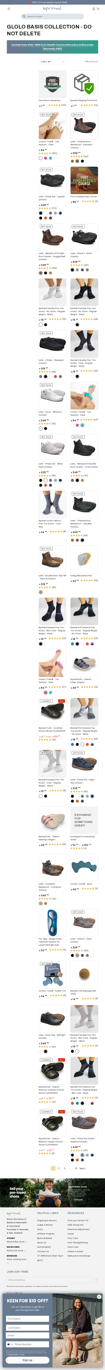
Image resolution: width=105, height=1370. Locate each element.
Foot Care (73, 1238)
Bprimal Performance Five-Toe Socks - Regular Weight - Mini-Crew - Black (83, 1090)
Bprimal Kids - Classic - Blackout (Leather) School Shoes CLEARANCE (51, 1090)
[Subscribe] (96, 1280)
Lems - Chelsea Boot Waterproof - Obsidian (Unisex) (81, 524)
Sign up (27, 1360)
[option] (48, 2)
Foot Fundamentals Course (83, 197)
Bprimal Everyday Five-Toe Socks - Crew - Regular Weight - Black (83, 363)
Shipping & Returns (47, 1220)
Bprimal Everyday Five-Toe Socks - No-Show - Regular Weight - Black (83, 311)
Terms (22, 1354)
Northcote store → (16, 1250)
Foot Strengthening (78, 1242)
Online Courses (75, 1251)
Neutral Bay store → (17, 1241)
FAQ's (40, 1229)
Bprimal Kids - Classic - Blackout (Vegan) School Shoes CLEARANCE (51, 1142)
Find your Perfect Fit (78, 1220)
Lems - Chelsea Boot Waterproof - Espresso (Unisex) (81, 145)
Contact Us (43, 1251)
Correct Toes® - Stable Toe (52, 991)
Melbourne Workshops (79, 1255)
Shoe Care (73, 1247)
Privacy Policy (13, 1354)
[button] (31, 16)
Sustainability (44, 1247)
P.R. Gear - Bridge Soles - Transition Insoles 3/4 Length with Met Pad (51, 942)
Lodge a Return (45, 1225)
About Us (41, 1242)
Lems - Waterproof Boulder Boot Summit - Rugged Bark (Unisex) (52, 256)
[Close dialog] (99, 1296)
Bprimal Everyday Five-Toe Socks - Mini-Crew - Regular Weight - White (83, 1038)
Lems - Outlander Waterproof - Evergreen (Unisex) (50, 887)
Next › (83, 1168)
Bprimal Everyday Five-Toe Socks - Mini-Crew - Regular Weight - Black (52, 630)
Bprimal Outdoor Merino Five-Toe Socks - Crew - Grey (50, 524)
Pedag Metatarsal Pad (81, 576)
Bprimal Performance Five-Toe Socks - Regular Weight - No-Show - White (83, 731)
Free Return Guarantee (50, 100)
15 (76, 1168)
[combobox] (9, 1344)
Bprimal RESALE (44, 1238)
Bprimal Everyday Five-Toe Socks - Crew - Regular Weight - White (51, 783)
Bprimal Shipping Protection (83, 100)
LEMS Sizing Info (76, 1225)
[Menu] (9, 9)
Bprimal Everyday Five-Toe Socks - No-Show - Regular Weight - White (52, 311)
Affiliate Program (46, 1233)
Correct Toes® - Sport (81, 884)
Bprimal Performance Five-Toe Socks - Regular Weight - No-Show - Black (83, 630)
